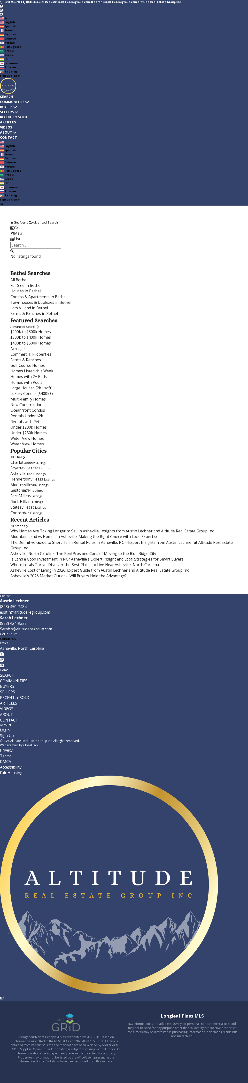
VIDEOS (6, 127)
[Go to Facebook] (1, 6)
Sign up (5, 75)
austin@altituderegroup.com (25, 612)
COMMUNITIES (12, 101)
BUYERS (6, 106)
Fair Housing (11, 772)
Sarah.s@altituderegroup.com (26, 629)
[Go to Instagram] (1, 10)
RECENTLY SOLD (13, 117)
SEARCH (6, 96)
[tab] (124, 228)
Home (4, 670)
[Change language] (3, 18)
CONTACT (8, 137)
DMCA (5, 761)
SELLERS (7, 112)
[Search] (12, 251)
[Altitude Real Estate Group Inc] (109, 993)
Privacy (6, 750)
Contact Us (8, 638)
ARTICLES (8, 122)
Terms (6, 756)
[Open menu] (1, 203)
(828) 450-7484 (13, 606)
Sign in (16, 75)
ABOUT (6, 132)
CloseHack (30, 745)
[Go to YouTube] (1, 14)
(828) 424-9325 (13, 623)
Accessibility (11, 767)
